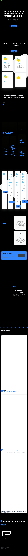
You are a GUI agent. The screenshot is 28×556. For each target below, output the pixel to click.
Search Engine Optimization (5, 547)
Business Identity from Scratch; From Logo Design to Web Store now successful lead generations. (5, 151)
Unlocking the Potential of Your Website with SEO (10, 391)
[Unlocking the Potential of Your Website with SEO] (14, 362)
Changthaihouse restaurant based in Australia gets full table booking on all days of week (22, 153)
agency (3, 390)
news (5, 390)
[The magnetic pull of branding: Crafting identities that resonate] (14, 421)
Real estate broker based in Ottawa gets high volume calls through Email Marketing (13, 152)
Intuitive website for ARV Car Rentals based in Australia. (22, 130)
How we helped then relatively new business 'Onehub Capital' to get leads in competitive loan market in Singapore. (9, 132)
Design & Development (4, 548)
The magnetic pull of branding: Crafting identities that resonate (12, 450)
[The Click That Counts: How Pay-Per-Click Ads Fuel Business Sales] (14, 481)
